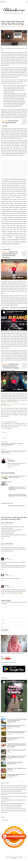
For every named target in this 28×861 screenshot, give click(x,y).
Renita (2, 810)
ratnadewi (4, 26)
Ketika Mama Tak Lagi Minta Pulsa (16, 505)
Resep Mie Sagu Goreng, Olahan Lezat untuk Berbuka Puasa (16, 775)
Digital (18, 26)
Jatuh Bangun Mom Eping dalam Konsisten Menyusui (15, 763)
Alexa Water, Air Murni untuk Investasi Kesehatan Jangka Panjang (16, 726)
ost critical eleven (19, 425)
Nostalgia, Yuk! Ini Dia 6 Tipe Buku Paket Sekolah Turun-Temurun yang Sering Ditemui (16, 488)
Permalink (9, 428)
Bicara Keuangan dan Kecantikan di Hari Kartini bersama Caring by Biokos (12, 444)
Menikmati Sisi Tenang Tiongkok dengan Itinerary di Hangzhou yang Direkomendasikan (16, 720)
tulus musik (15, 426)
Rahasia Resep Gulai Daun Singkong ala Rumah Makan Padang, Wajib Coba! (16, 732)
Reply (2, 538)
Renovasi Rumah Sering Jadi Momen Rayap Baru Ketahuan (15, 738)
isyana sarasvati (16, 423)
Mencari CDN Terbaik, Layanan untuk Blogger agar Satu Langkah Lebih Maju (17, 495)
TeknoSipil (3, 785)
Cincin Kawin (4, 800)
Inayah (6, 574)
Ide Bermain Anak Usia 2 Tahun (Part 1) (13, 807)
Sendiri (10, 481)
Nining (6, 585)
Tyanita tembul (9, 522)
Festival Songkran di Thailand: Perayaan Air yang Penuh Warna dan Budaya (16, 756)
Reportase (4, 446)
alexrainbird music (8, 423)
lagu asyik (22, 423)
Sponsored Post (9, 453)
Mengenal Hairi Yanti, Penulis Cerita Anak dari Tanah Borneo (16, 477)
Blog (16, 26)
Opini (22, 26)
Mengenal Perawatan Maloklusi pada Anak (16, 808)
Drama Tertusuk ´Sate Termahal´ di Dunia (17, 787)
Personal (3, 27)
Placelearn (3, 789)
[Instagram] (13, 467)
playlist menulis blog (8, 426)
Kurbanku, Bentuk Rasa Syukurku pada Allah (17, 785)
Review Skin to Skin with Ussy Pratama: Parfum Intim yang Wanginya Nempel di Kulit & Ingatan (16, 745)
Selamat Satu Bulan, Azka (7, 503)
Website (9, 467)
